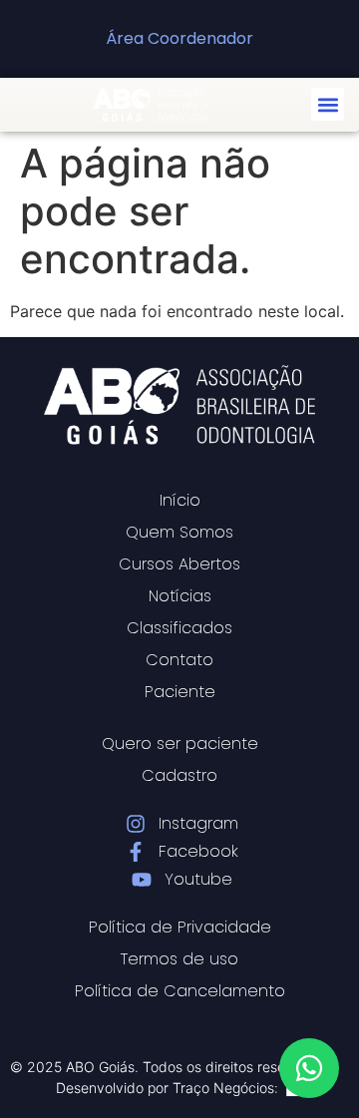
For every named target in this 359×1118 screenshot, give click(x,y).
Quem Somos (179, 532)
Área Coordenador (179, 38)
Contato (179, 659)
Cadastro (179, 775)
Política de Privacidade (180, 927)
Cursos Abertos (179, 564)
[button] (327, 104)
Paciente (180, 691)
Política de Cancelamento (180, 990)
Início (180, 500)
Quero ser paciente (180, 743)
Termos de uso (179, 958)
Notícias (180, 595)
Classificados (179, 627)
